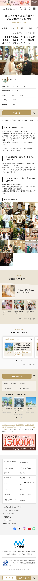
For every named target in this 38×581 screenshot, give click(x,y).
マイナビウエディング (8, 425)
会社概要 (5, 551)
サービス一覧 (12, 551)
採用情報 (29, 554)
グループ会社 (21, 554)
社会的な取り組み (30, 551)
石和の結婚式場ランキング (12, 427)
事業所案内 (21, 551)
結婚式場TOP (20, 425)
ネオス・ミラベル (26, 427)
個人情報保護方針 (11, 554)
